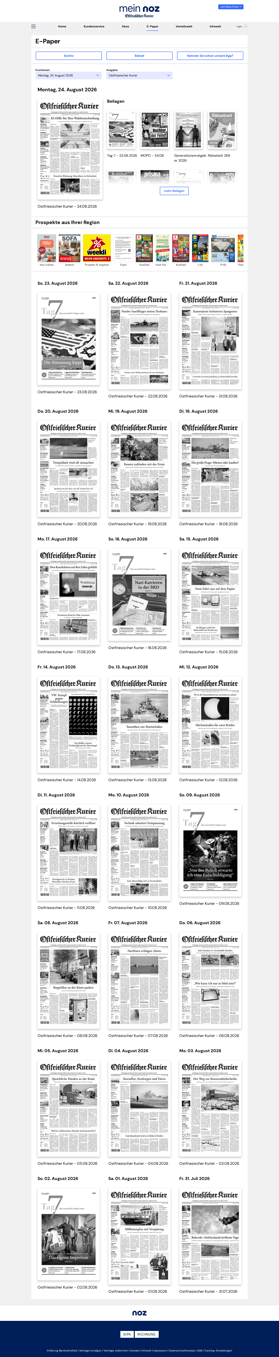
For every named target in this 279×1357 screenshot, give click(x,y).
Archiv (69, 56)
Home (62, 26)
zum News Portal (230, 6)
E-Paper (152, 26)
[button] (33, 26)
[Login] (239, 27)
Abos (125, 26)
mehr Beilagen (174, 191)
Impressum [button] (160, 1350)
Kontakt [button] (135, 1350)
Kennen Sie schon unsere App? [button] (210, 56)
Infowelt (215, 26)
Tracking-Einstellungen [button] (218, 1350)
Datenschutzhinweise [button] (182, 1350)
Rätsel (139, 56)
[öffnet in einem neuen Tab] (121, 129)
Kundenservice (94, 26)
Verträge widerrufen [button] (116, 1350)
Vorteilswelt (184, 26)
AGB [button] (199, 1350)
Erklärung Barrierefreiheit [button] (62, 1350)
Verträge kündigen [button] (90, 1350)
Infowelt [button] (146, 1350)
